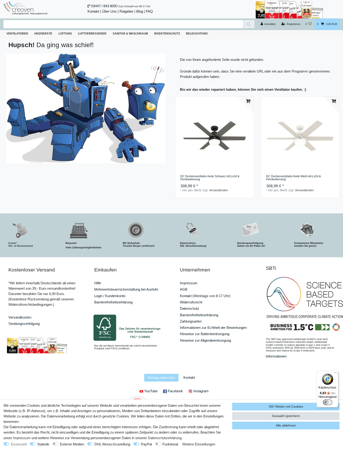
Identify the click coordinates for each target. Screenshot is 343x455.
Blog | (140, 11)
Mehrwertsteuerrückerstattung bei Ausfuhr (126, 289)
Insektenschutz (167, 33)
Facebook (175, 391)
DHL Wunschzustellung (112, 444)
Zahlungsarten (191, 321)
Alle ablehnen (286, 425)
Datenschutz (189, 308)
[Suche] (249, 24)
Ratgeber (126, 11)
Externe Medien (72, 444)
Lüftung (65, 33)
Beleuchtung (197, 33)
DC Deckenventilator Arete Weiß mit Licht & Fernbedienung (293, 178)
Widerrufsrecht (191, 302)
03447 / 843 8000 (104, 6)
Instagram (200, 391)
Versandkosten (218, 190)
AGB (183, 289)
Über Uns (109, 11)
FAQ (149, 11)
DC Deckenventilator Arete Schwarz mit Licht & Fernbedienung (209, 178)
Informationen (276, 356)
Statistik (43, 444)
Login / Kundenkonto (109, 296)
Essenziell (19, 444)
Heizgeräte (43, 33)
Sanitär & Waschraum (130, 33)
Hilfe (97, 283)
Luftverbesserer (92, 33)
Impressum (188, 283)
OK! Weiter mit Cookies (286, 406)
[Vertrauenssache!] (289, 9)
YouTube (150, 391)
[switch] (327, 402)
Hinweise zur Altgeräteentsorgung (205, 340)
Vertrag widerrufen (161, 377)
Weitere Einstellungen (198, 444)
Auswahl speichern (286, 416)
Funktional (170, 444)
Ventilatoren (17, 33)
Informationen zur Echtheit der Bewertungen (213, 328)
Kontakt (93, 11)
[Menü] (335, 374)
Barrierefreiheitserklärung (113, 302)
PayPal (146, 444)
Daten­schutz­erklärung (165, 438)
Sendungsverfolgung (24, 324)
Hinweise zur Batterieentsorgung (204, 334)
